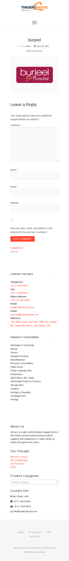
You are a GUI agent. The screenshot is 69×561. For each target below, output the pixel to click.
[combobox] (34, 482)
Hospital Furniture (19, 356)
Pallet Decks (16, 367)
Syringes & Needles (20, 392)
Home (21, 532)
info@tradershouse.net (22, 307)
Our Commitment (18, 460)
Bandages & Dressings (22, 345)
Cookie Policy (49, 548)
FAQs (13, 467)
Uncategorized (17, 396)
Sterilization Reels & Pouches (25, 381)
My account (34, 532)
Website (14, 203)
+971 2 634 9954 (19, 293)
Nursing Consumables (21, 363)
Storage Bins (17, 385)
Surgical (14, 388)
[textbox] (34, 482)
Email (13, 186)
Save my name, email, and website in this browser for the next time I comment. (31, 230)
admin (28, 46)
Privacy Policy (34, 548)
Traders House (38, 552)
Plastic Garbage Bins (21, 370)
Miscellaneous (17, 359)
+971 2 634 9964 (19, 285)
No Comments (35, 51)
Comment (15, 125)
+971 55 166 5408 (19, 300)
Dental (13, 349)
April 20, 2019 (42, 46)
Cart (49, 532)
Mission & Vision (18, 457)
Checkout (34, 536)
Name (14, 169)
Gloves (14, 352)
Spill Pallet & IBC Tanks (22, 378)
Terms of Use (19, 548)
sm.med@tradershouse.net (24, 314)
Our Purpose (17, 463)
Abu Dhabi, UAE (20, 496)
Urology (14, 399)
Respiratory (16, 374)
